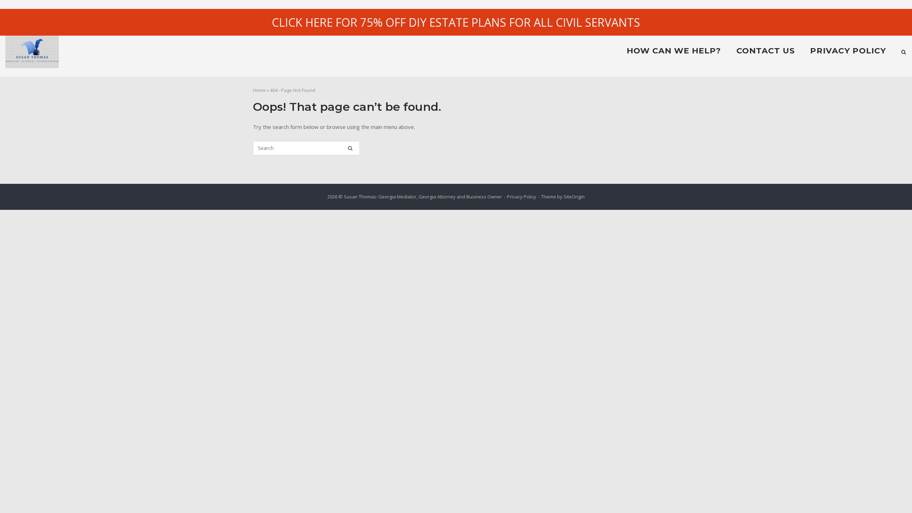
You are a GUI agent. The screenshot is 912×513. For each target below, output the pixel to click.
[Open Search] (904, 53)
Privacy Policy (848, 51)
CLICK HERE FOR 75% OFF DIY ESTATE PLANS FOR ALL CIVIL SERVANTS (456, 22)
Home (259, 90)
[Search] (350, 148)
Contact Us (765, 51)
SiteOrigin (574, 196)
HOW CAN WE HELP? (674, 51)
